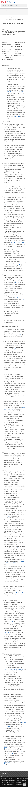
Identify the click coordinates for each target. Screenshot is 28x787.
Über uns (3, 775)
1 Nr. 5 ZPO (10, 753)
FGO (20, 335)
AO (15, 176)
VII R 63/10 (7, 726)
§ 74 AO (23, 722)
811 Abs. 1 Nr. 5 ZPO (18, 92)
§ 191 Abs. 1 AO (19, 592)
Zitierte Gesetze (8, 59)
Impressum (4, 773)
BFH (13, 10)
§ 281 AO (6, 748)
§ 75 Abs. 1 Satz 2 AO (17, 242)
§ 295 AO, (21, 561)
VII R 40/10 (7, 516)
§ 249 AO (7, 763)
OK (24, 784)
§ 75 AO (17, 116)
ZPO (20, 265)
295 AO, (20, 751)
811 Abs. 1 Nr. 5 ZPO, (11, 563)
